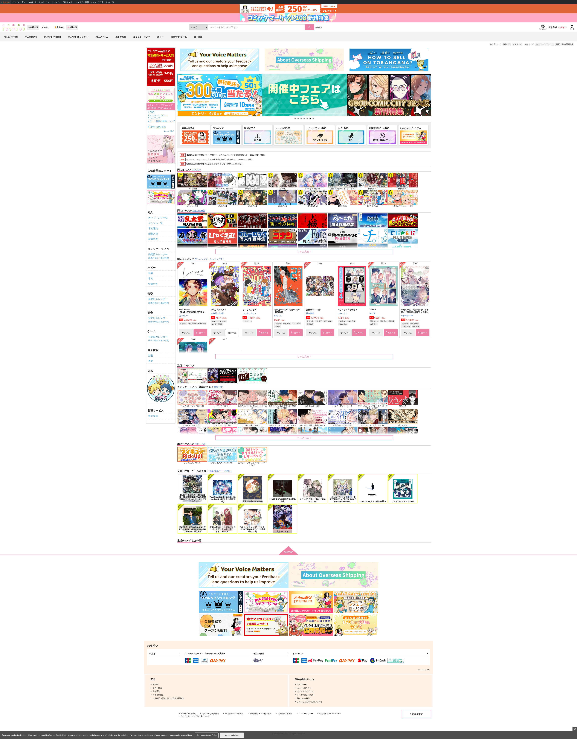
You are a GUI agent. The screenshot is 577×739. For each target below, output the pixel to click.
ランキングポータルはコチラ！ (209, 259)
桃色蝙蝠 (310, 313)
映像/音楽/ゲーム (179, 36)
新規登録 (552, 27)
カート (202, 332)
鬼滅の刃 (183, 323)
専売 (150, 360)
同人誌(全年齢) (11, 36)
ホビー (160, 36)
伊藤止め (506, 44)
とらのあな (5, 2)
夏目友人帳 (374, 321)
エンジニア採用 (97, 2)
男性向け (60, 27)
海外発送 (153, 416)
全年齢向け (33, 27)
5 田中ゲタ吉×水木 (157, 127)
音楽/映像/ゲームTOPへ (220, 470)
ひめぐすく (343, 313)
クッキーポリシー (306, 713)
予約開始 (153, 228)
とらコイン (56, 2)
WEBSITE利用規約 (188, 713)
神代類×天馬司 (217, 324)
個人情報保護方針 (285, 713)
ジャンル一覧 (155, 223)
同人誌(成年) (31, 36)
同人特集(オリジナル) (78, 36)
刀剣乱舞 (278, 323)
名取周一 (373, 324)
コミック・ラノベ (141, 36)
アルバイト (110, 2)
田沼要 (391, 321)
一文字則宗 (414, 323)
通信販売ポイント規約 (234, 713)
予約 (150, 278)
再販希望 (232, 332)
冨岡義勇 (310, 324)
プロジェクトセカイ (219, 321)
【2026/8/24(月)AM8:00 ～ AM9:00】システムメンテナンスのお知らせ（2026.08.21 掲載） (226, 154)
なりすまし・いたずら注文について (195, 716)
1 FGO (151, 112)
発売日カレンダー (158, 256)
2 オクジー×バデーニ (158, 115)
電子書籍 (198, 36)
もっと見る (169, 131)
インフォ (16, 2)
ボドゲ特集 (121, 36)
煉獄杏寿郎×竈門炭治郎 (197, 323)
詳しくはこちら (424, 669)
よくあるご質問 (82, 2)
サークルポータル (42, 2)
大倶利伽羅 (296, 323)
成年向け (45, 27)
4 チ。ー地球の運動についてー (161, 123)
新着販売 (153, 239)
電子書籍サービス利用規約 (260, 713)
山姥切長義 (351, 321)
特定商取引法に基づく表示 (330, 713)
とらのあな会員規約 (210, 713)
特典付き (153, 283)
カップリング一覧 (158, 217)
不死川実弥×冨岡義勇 (564, 44)
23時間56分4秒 (217, 313)
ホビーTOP (200, 443)
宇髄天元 (318, 321)
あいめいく (184, 315)
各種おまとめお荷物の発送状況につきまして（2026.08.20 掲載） (214, 163)
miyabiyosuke (407, 315)
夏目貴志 (383, 321)
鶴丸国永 (286, 323)
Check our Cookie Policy (207, 735)
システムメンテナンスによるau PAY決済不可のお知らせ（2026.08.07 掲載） (220, 159)
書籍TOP (218, 386)
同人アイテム (102, 36)
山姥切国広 (343, 324)
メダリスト (517, 44)
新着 (150, 273)
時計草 (372, 313)
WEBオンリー (68, 2)
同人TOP (196, 169)
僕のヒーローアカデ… (545, 44)
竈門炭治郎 (328, 321)
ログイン (562, 27)
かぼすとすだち (249, 313)
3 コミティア (154, 118)
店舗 (23, 2)
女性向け (73, 27)
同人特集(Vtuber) (52, 36)
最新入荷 (153, 233)
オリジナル (247, 321)
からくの (278, 315)
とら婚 (30, 2)
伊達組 (277, 326)
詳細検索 (318, 27)
